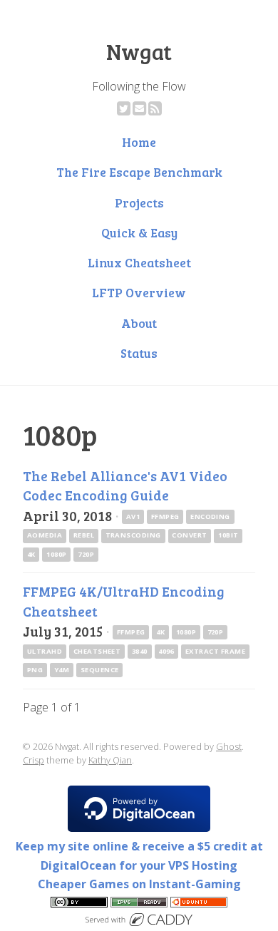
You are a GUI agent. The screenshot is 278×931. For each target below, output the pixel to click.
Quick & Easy (139, 232)
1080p (56, 554)
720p (86, 554)
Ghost (229, 746)
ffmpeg (165, 516)
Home (139, 141)
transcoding (133, 535)
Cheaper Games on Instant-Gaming (139, 884)
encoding (210, 516)
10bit (228, 535)
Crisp (33, 759)
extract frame (215, 651)
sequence (100, 669)
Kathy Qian (110, 759)
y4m (61, 669)
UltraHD (44, 651)
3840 (140, 651)
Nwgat (139, 51)
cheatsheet (97, 651)
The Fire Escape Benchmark (139, 171)
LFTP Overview (139, 292)
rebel (83, 535)
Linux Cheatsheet (139, 262)
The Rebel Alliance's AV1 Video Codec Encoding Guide (125, 485)
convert (189, 535)
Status (139, 352)
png (35, 669)
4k (31, 554)
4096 (166, 651)
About (139, 322)
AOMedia (44, 535)
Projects (139, 202)
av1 (133, 516)
